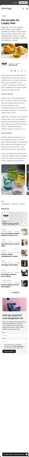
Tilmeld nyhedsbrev (9, 351)
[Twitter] (19, 71)
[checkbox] (3, 346)
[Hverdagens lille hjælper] (14, 263)
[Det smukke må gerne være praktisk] (14, 273)
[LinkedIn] (15, 71)
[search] (23, 8)
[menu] (27, 8)
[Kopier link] (25, 70)
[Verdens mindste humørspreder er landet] (14, 253)
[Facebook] (12, 71)
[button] (25, 223)
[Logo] (6, 9)
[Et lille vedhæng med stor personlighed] (14, 284)
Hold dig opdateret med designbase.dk (14, 454)
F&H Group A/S (13, 65)
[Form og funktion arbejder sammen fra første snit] (14, 232)
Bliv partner (23, 2)
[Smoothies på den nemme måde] (14, 243)
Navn (3, 332)
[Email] (22, 71)
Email (3, 338)
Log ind (15, 2)
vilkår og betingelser (18, 346)
